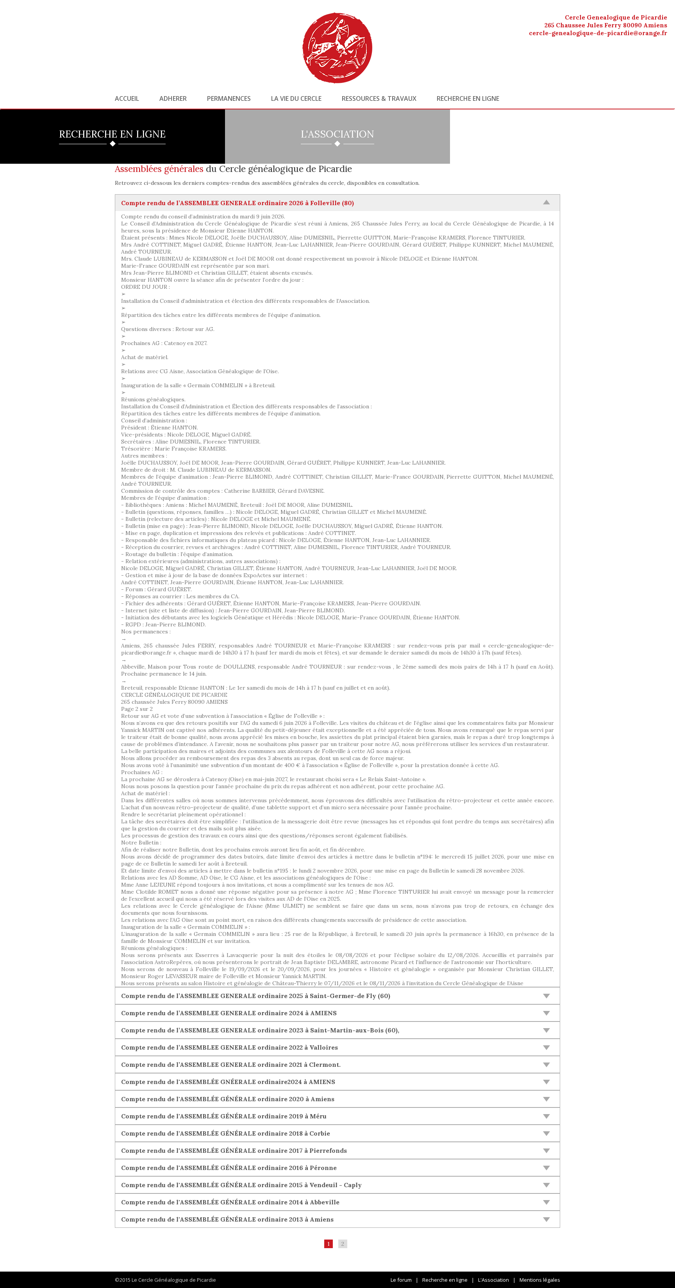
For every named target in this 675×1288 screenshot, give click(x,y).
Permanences (229, 98)
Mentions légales (540, 1279)
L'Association (493, 1279)
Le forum (401, 1279)
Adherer (173, 98)
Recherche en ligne (468, 98)
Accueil (127, 98)
